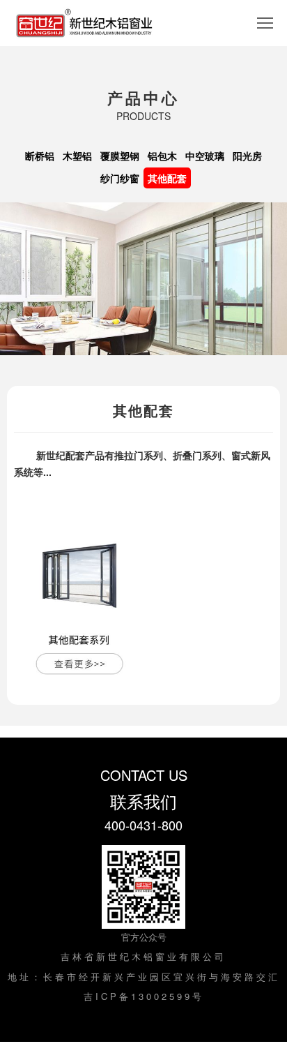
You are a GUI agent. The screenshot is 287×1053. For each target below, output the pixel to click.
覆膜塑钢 (119, 156)
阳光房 (247, 156)
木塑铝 (77, 156)
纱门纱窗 (119, 178)
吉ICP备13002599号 (144, 996)
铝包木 (162, 156)
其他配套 (167, 178)
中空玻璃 (204, 156)
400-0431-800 (143, 825)
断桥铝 (39, 156)
